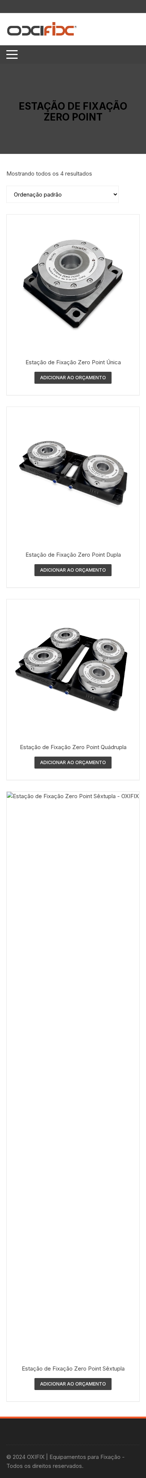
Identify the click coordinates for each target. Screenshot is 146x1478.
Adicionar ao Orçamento (73, 377)
